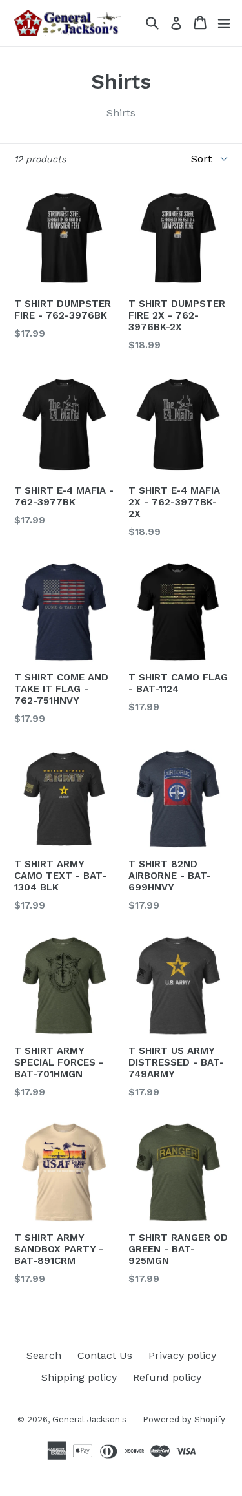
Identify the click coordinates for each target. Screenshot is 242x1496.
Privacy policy (182, 1355)
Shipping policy (79, 1377)
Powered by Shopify (184, 1419)
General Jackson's (89, 1419)
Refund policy (167, 1377)
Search (43, 1355)
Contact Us (104, 1355)
